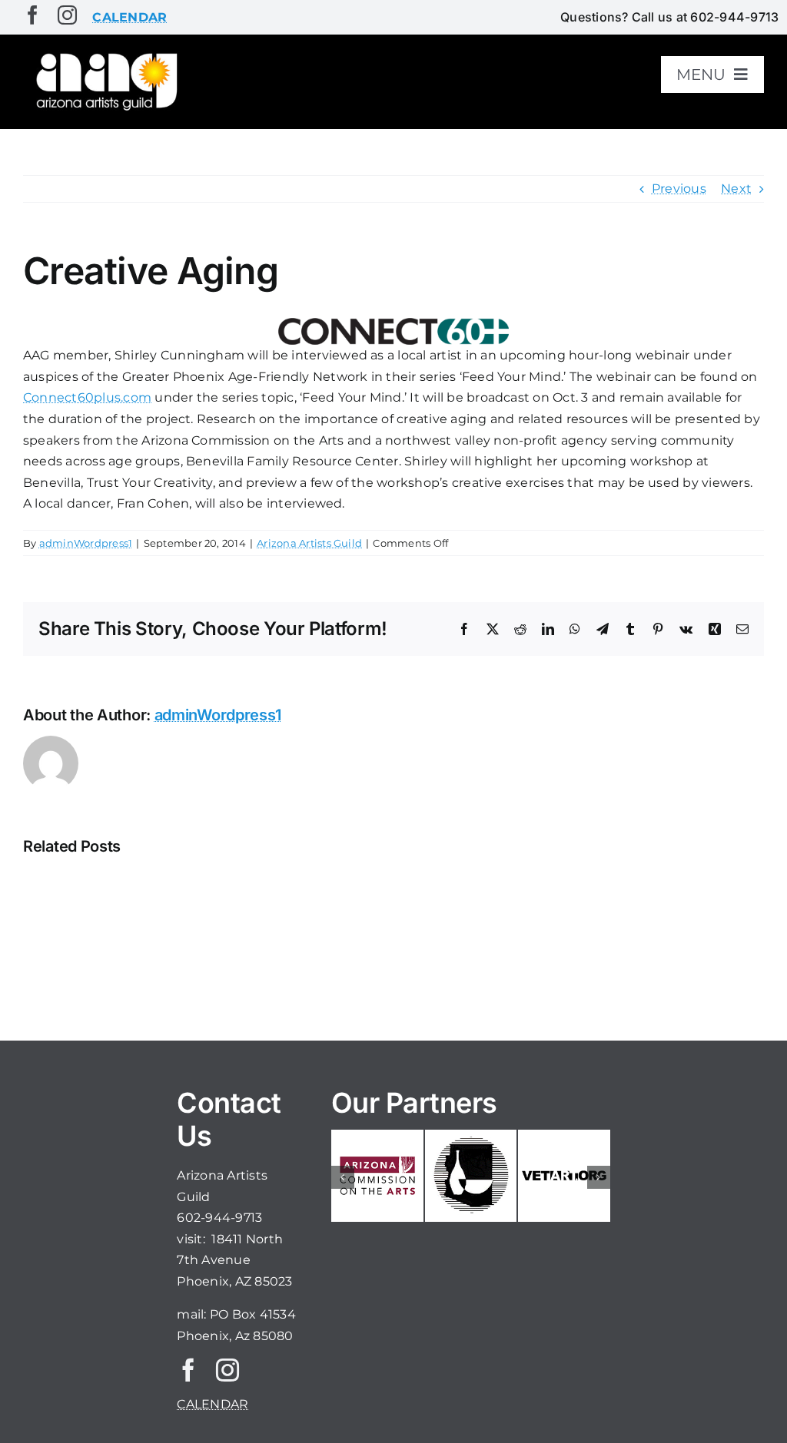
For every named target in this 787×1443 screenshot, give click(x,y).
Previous (679, 188)
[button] (342, 1177)
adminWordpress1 (86, 543)
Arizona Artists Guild (309, 543)
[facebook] (32, 15)
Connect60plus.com (87, 397)
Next (736, 188)
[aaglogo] (104, 55)
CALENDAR (212, 1404)
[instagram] (67, 15)
